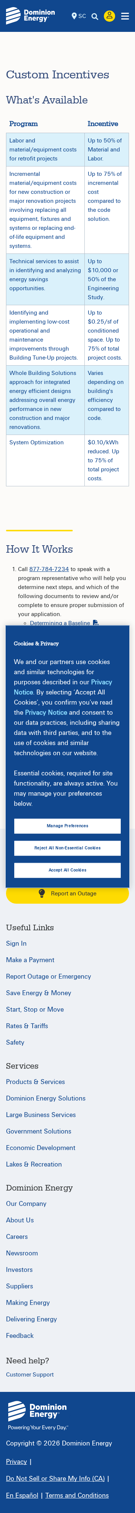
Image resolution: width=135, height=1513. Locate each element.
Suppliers (19, 1286)
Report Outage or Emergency (48, 977)
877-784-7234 (49, 569)
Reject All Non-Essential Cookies (67, 848)
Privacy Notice (46, 713)
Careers (17, 1237)
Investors (19, 1270)
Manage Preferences (67, 825)
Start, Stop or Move (35, 1010)
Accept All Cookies (67, 870)
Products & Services (35, 1082)
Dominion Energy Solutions (46, 1098)
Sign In (16, 944)
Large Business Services (41, 1115)
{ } (38, 1416)
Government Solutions (38, 1131)
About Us (20, 1220)
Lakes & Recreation (34, 1164)
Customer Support (30, 1374)
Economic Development (40, 1148)
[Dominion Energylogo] (30, 15)
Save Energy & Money (38, 993)
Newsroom (22, 1253)
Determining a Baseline (60, 623)
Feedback (20, 1336)
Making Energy (28, 1303)
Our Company (26, 1204)
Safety (15, 1043)
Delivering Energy (31, 1319)
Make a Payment (30, 960)
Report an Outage (73, 893)
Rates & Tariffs (27, 1026)
